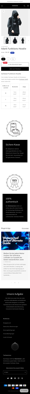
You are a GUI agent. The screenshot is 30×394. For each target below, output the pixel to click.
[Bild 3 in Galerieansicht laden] (22, 40)
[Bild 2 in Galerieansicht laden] (15, 40)
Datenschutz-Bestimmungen (10, 326)
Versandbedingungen (8, 333)
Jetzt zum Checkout (15, 69)
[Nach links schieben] (2, 40)
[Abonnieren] (25, 372)
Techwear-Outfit (23, 79)
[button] (2, 6)
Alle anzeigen (25, 228)
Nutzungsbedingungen (9, 330)
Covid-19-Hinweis (7, 337)
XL (13, 59)
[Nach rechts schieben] (28, 40)
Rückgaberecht (7, 323)
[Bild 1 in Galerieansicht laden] (7, 40)
